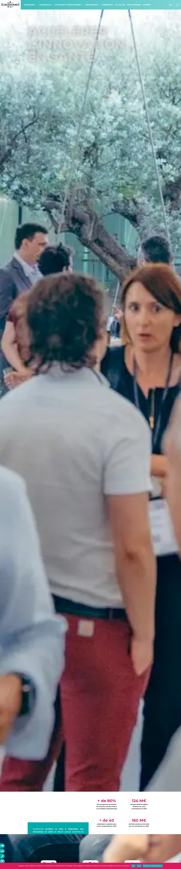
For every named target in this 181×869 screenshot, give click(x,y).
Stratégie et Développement (68, 5)
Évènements (107, 5)
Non (139, 866)
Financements (91, 5)
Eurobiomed (29, 5)
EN (170, 5)
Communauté (45, 5)
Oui (133, 866)
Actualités (120, 5)
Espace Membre (134, 5)
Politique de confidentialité (153, 866)
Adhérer (146, 5)
